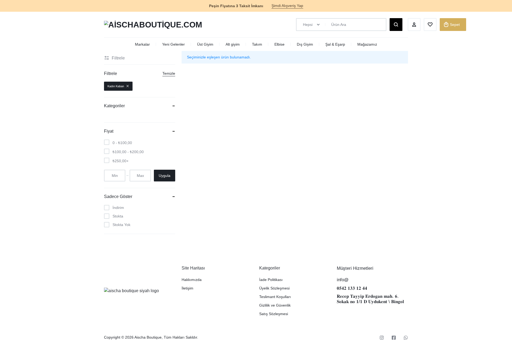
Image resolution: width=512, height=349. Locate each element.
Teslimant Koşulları (275, 297)
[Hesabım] (414, 24)
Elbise (279, 44)
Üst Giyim (205, 44)
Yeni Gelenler (173, 44)
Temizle (168, 73)
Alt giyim (233, 44)
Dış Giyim (305, 44)
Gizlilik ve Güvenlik (275, 305)
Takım (257, 44)
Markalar (142, 44)
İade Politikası (271, 279)
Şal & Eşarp (335, 44)
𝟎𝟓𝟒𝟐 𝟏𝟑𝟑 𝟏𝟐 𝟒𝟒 (352, 288)
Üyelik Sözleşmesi (274, 288)
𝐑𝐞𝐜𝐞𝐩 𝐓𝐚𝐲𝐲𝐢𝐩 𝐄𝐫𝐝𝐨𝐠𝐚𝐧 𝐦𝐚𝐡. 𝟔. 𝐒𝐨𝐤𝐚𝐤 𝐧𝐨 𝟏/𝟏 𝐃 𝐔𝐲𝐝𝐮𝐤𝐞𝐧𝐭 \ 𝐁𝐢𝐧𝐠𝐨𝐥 (370, 299)
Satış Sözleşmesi (273, 314)
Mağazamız (367, 44)
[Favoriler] (430, 24)
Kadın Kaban (115, 86)
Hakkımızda (192, 279)
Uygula (164, 175)
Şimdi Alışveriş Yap (287, 5)
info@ (343, 279)
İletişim (187, 288)
